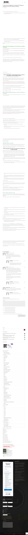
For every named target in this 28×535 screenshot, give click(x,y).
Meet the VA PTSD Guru (6, 352)
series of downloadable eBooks (15, 39)
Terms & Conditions (20, 533)
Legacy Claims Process (6, 388)
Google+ (22, 40)
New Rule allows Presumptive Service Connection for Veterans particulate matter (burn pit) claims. (20, 480)
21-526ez (5, 408)
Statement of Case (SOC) (6, 396)
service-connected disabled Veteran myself (9, 81)
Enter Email (4, 507)
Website (4, 312)
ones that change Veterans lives (11, 118)
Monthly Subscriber (5, 511)
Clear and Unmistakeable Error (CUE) (7, 428)
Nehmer (4, 433)
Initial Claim (5, 389)
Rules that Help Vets (5, 434)
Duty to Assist (4, 429)
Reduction (5, 376)
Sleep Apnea (5, 380)
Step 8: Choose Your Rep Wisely (6, 442)
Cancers (5, 358)
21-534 (4, 409)
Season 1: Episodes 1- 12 (6, 422)
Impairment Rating (5, 431)
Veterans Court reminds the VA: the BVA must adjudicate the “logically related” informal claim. (19, 466)
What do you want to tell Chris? (7, 513)
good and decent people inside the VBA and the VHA (11, 225)
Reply (24, 253)
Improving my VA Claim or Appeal (8, 487)
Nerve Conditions (6, 372)
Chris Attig (5, 7)
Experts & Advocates (5, 351)
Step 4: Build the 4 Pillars (6, 439)
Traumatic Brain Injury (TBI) (7, 384)
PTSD (4, 375)
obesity (4, 373)
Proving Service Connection (8, 479)
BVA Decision (5, 400)
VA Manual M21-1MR (6, 420)
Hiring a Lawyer (7, 477)
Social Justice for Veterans (6, 350)
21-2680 (4, 412)
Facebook (20, 40)
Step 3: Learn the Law (5, 438)
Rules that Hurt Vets (5, 435)
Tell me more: (5, 521)
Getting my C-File (7, 480)
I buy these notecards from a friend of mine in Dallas (9, 220)
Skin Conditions (5, 379)
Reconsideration (5, 393)
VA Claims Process (5, 387)
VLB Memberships (7, 481)
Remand (5, 403)
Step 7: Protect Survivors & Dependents (7, 441)
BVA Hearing (5, 399)
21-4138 (4, 413)
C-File (4, 416)
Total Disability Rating (6, 383)
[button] (8, 480)
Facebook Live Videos (5, 421)
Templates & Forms (6, 419)
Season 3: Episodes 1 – (6, 425)
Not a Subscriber (5, 512)
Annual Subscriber (5, 510)
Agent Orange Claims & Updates (7, 485)
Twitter (9, 41)
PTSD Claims (6, 478)
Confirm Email (9, 507)
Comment (4, 300)
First (3, 503)
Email (3, 310)
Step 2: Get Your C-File (5, 437)
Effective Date (4, 430)
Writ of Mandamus (6, 404)
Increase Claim (5, 368)
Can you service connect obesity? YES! (19, 477)
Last (8, 503)
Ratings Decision (5, 392)
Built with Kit (8, 494)
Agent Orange (5, 357)
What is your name (5, 501)
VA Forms (4, 405)
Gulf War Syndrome (6, 364)
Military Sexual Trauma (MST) (7, 369)
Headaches (5, 365)
